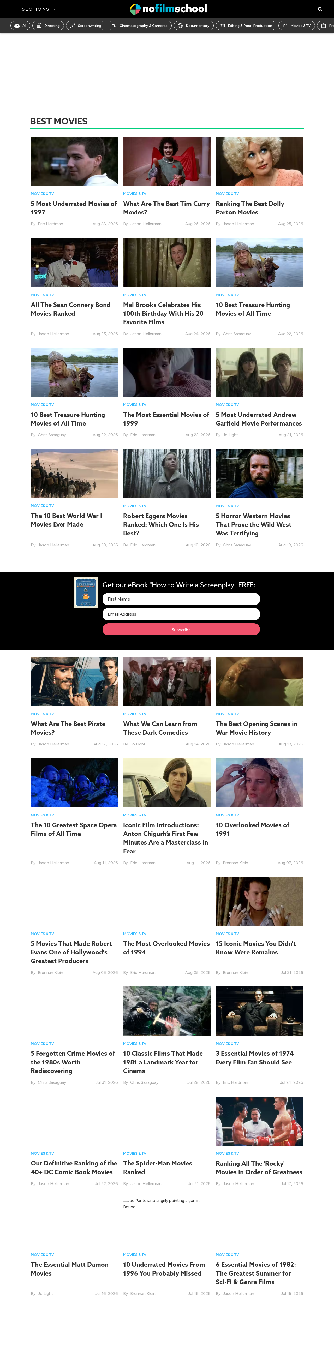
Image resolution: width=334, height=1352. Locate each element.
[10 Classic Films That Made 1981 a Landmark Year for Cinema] (167, 1011)
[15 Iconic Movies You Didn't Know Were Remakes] (259, 901)
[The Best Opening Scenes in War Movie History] (259, 681)
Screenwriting (89, 25)
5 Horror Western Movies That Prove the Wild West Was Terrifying (253, 524)
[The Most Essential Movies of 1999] (167, 372)
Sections (35, 9)
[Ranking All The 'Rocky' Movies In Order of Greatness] (259, 1120)
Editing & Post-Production (250, 25)
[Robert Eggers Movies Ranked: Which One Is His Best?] (167, 473)
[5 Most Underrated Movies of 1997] (74, 161)
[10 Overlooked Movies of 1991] (259, 782)
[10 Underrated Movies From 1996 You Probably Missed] (167, 1222)
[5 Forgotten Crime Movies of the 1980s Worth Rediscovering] (74, 1011)
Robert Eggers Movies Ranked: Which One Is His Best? (161, 524)
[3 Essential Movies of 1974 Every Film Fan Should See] (259, 1011)
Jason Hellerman (146, 223)
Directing (52, 25)
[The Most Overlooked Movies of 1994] (167, 901)
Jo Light (230, 434)
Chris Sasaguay (237, 333)
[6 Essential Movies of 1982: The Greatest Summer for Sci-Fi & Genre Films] (259, 1221)
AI (24, 25)
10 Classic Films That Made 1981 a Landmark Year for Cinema (163, 1062)
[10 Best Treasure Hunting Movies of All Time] (259, 262)
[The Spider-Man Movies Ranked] (167, 1120)
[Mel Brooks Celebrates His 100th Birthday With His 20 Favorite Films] (167, 262)
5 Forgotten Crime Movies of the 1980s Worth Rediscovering (73, 1062)
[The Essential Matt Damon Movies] (74, 1221)
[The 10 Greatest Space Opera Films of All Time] (74, 782)
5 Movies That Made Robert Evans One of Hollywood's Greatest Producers (71, 952)
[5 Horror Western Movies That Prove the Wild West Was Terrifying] (259, 473)
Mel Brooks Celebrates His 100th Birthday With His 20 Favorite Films (163, 313)
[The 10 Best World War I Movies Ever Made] (74, 472)
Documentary (198, 25)
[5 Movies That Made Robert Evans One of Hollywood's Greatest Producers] (74, 901)
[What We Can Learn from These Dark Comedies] (167, 681)
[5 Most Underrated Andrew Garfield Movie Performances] (259, 371)
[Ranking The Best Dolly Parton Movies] (259, 160)
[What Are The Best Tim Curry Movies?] (167, 160)
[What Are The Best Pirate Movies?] (74, 681)
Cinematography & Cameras (144, 25)
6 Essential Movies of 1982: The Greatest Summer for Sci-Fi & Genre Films (256, 1273)
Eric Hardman (50, 223)
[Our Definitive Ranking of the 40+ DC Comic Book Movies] (74, 1120)
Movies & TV (300, 25)
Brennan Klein (235, 862)
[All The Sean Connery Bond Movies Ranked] (74, 262)
